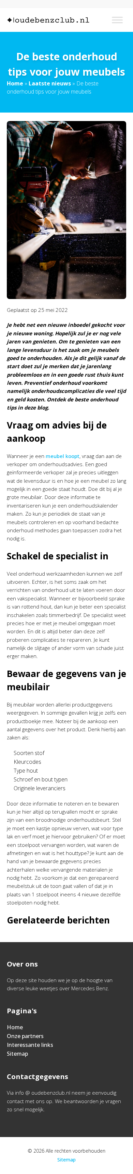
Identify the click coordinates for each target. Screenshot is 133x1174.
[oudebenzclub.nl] (48, 20)
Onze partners (25, 1036)
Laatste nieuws (50, 83)
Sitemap (17, 1053)
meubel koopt (62, 456)
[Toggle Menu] (117, 20)
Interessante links (30, 1045)
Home (15, 83)
